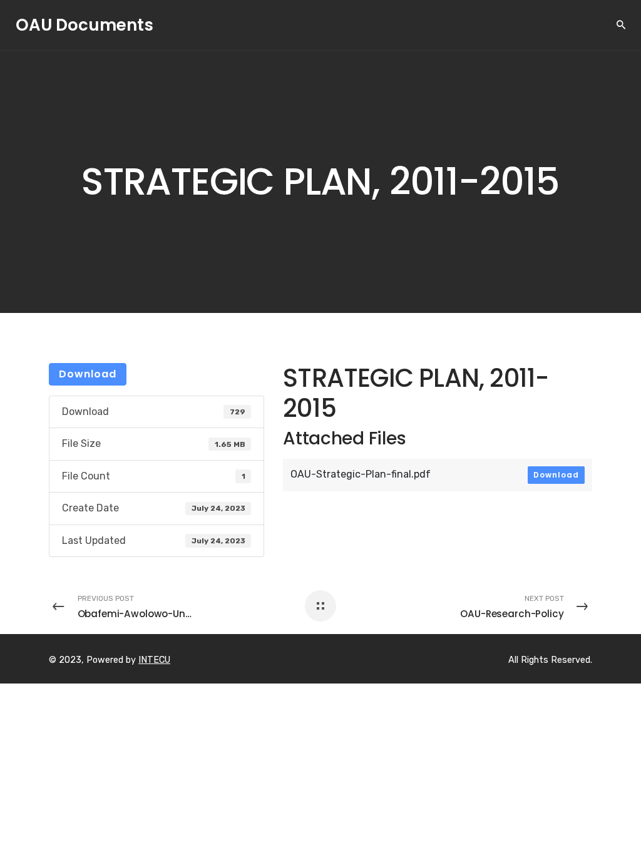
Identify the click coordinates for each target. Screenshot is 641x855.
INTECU (154, 660)
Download (87, 374)
